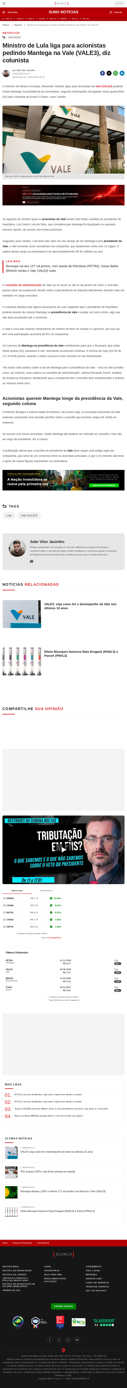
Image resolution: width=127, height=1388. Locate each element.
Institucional (10, 1267)
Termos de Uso (11, 1290)
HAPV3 (9, 926)
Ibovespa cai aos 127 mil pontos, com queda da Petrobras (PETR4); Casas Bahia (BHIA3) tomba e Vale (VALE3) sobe (62, 268)
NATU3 (9, 912)
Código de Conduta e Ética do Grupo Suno (15, 1279)
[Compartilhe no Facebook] (102, 73)
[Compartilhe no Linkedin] (122, 73)
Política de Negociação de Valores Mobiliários (18, 1285)
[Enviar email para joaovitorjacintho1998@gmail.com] (31, 561)
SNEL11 (31, 19)
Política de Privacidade (22, 1243)
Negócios (18, 25)
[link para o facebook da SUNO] (50, 1340)
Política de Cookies (14, 1275)
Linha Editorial (43, 1243)
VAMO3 (10, 898)
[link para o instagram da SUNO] (68, 1340)
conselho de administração (23, 285)
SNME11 (64, 19)
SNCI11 (75, 19)
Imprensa (91, 1275)
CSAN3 (9, 905)
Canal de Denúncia (97, 1283)
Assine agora (63, 1306)
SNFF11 (52, 19)
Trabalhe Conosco (97, 1287)
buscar (118, 12)
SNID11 (42, 19)
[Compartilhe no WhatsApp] (115, 73)
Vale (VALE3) (14, 37)
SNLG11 (85, 19)
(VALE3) (103, 86)
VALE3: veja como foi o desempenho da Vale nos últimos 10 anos (80, 606)
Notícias (5, 25)
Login (47, 1267)
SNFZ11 (9, 19)
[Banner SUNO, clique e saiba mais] (63, 197)
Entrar (119, 3)
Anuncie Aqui (94, 1279)
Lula (8, 515)
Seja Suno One (53, 1275)
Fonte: (51, 938)
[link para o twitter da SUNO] (59, 1340)
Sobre (5, 1243)
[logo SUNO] (61, 4)
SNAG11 (20, 19)
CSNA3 (9, 919)
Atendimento (93, 1267)
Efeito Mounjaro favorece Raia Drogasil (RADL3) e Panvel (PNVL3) (81, 653)
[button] (11, 12)
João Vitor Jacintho (47, 542)
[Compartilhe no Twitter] (109, 73)
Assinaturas (52, 1271)
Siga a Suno (93, 1271)
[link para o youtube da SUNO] (77, 1340)
